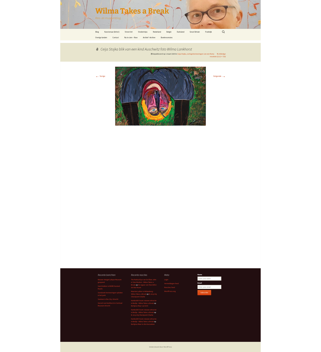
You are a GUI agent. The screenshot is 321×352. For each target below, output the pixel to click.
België (168, 32)
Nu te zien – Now (131, 37)
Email (199, 283)
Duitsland (180, 32)
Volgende (219, 76)
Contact (115, 37)
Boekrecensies (167, 37)
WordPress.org (170, 291)
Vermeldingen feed (171, 283)
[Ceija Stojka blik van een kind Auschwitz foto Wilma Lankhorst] (160, 96)
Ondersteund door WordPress (160, 347)
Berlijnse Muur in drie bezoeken (143, 324)
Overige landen (101, 37)
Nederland (157, 32)
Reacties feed (169, 287)
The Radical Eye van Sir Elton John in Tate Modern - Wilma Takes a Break (143, 282)
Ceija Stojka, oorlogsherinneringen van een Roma (195, 54)
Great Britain (195, 32)
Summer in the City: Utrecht (108, 299)
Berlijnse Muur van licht (139, 306)
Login (166, 279)
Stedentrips (142, 32)
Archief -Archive (149, 37)
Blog (97, 32)
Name (199, 274)
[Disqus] (160, 165)
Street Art (129, 32)
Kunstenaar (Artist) (111, 32)
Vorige (100, 76)
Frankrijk (208, 32)
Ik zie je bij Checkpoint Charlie (142, 315)
